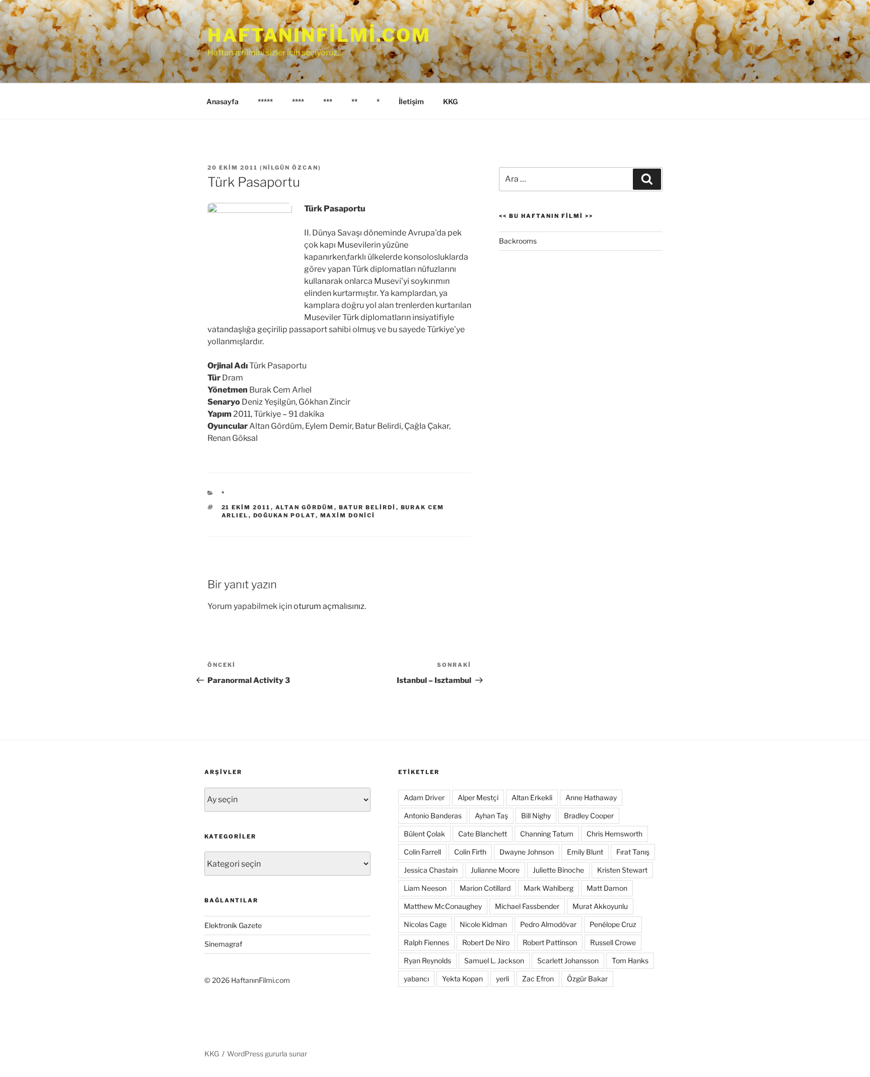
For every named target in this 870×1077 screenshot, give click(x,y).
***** (265, 101)
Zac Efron (538, 978)
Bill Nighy (536, 815)
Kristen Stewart (622, 870)
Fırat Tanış (632, 852)
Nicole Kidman (483, 924)
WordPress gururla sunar (267, 1053)
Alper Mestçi (478, 797)
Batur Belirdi (367, 507)
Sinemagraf (223, 944)
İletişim (411, 101)
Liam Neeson (425, 888)
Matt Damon (607, 888)
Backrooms (518, 241)
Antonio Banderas (433, 815)
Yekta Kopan (462, 978)
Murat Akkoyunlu (600, 906)
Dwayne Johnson (526, 852)
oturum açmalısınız (329, 606)
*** (327, 101)
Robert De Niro (486, 942)
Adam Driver (424, 797)
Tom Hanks (630, 960)
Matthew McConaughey (443, 906)
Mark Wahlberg (548, 888)
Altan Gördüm (304, 507)
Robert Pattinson (550, 942)
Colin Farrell (422, 852)
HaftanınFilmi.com (319, 35)
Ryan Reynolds (427, 960)
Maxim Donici (348, 515)
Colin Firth (470, 852)
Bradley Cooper (589, 815)
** (354, 101)
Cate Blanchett (482, 833)
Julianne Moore (495, 870)
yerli (502, 978)
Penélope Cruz (613, 924)
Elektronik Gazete (233, 925)
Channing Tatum (546, 833)
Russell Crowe (613, 942)
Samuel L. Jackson (494, 960)
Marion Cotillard (485, 888)
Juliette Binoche (558, 870)
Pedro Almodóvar (548, 924)
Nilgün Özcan (290, 167)
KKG (450, 101)
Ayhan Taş (491, 815)
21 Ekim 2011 (246, 507)
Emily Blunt (585, 852)
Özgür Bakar (587, 978)
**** (298, 101)
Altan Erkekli (532, 797)
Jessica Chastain (431, 870)
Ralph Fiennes (426, 942)
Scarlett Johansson (568, 960)
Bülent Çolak (424, 833)
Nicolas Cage (425, 924)
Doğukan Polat (284, 515)
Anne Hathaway (591, 797)
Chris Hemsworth (614, 833)
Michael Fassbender (527, 906)
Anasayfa (222, 101)
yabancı (416, 978)
